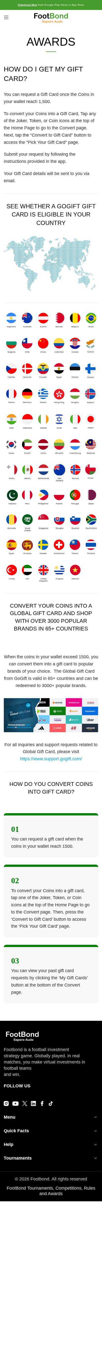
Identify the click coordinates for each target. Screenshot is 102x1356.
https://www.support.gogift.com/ (51, 758)
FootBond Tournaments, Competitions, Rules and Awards (51, 1191)
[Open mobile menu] (6, 17)
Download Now (27, 4)
